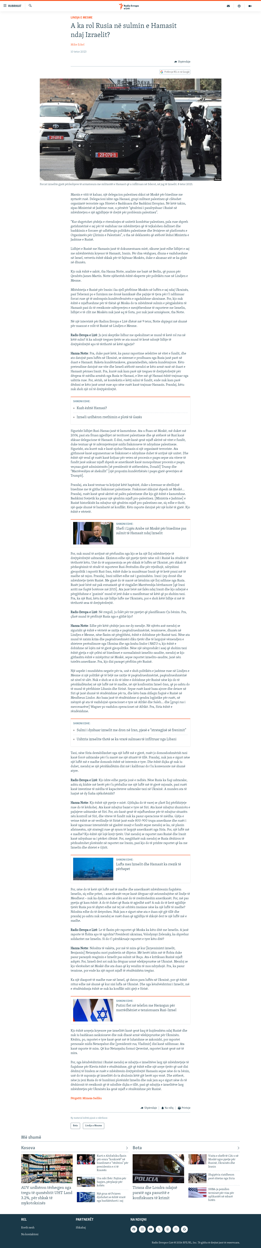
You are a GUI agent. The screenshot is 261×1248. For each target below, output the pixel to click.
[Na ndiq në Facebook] (133, 1229)
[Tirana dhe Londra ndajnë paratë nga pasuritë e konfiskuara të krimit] (158, 1168)
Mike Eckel (77, 44)
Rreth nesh (27, 1228)
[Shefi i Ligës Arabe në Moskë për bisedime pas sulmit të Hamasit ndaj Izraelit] (93, 533)
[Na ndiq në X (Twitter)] (159, 1229)
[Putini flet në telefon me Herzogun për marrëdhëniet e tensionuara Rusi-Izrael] (93, 1010)
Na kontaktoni (30, 1234)
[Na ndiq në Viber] (176, 1229)
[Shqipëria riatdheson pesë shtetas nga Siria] (197, 1178)
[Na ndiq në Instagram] (142, 1229)
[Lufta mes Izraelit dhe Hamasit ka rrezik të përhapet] (93, 869)
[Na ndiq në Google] (184, 1229)
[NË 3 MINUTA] (228, 6)
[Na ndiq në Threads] (167, 1229)
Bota (137, 1148)
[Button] (182, 62)
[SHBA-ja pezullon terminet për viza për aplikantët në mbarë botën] (197, 1193)
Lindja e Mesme (82, 17)
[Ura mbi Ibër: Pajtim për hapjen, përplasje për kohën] (86, 1182)
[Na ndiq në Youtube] (150, 1229)
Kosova (28, 1148)
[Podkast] (239, 6)
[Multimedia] (250, 6)
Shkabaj (81, 1228)
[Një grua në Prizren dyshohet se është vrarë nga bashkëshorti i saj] (86, 1197)
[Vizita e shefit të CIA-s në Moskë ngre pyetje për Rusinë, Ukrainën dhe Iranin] (197, 1159)
